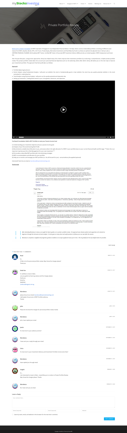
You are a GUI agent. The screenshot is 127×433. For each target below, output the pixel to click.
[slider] (62, 137)
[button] (63, 110)
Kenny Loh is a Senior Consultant (21, 49)
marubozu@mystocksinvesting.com (44, 295)
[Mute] (110, 137)
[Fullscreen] (113, 137)
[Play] (14, 137)
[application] (63, 110)
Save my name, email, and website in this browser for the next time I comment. (36, 414)
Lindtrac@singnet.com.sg (27, 284)
